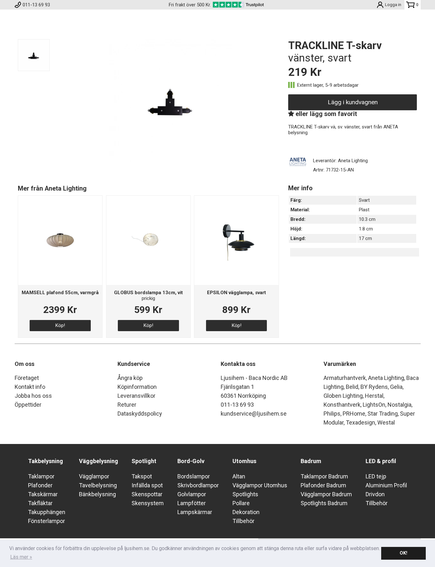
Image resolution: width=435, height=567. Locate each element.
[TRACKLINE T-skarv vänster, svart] (170, 160)
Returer (127, 404)
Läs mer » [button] (21, 557)
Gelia (396, 386)
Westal (386, 422)
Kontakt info (30, 386)
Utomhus (244, 461)
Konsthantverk (342, 404)
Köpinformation (137, 386)
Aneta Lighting (386, 377)
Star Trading (382, 413)
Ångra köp (130, 377)
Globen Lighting (343, 395)
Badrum (311, 461)
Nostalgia (399, 404)
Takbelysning (45, 461)
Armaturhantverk (345, 377)
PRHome (354, 413)
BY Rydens (374, 386)
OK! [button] (403, 553)
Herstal (374, 395)
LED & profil (381, 461)
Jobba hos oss (33, 395)
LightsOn (374, 404)
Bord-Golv (190, 461)
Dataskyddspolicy (140, 413)
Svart (364, 200)
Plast (364, 210)
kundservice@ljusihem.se (254, 413)
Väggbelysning (98, 461)
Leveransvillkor (136, 395)
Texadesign (360, 422)
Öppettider (28, 404)
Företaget (27, 377)
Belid (352, 386)
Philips (332, 413)
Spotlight (144, 461)
